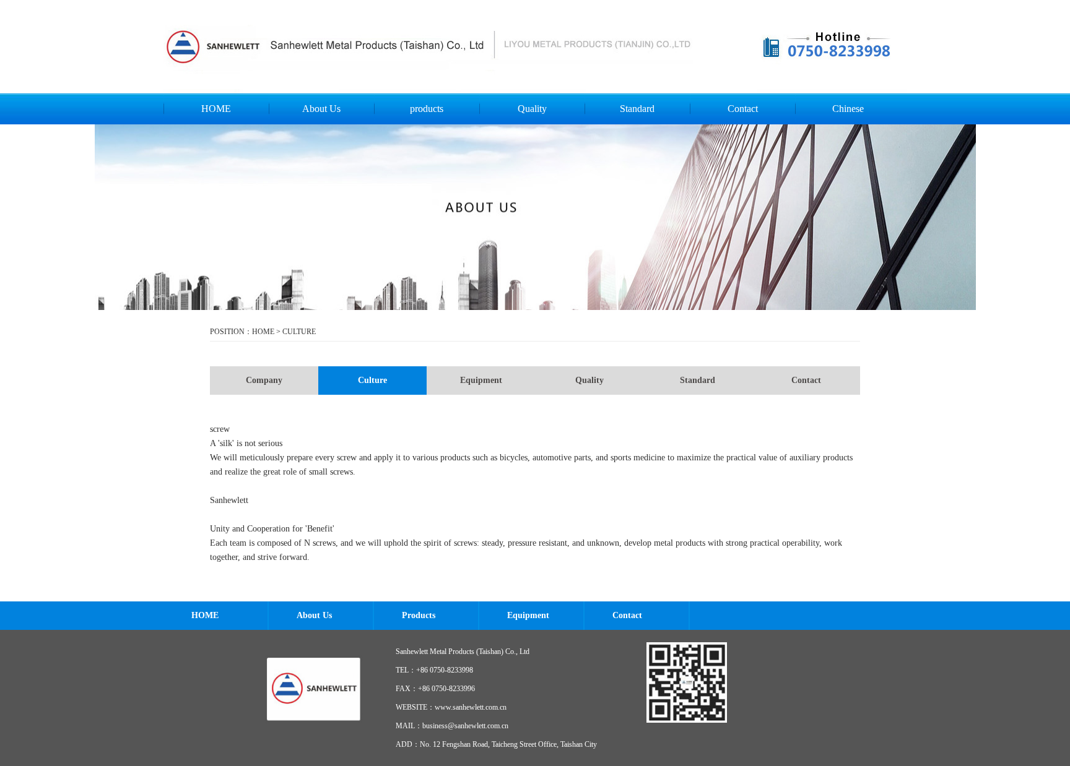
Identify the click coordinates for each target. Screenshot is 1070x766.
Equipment (481, 380)
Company (264, 380)
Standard (637, 108)
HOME (216, 108)
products (426, 108)
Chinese (848, 108)
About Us (321, 108)
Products (418, 615)
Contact (743, 108)
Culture (372, 380)
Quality (532, 108)
